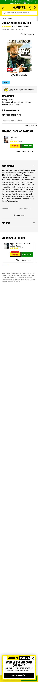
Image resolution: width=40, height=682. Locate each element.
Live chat (13, 3)
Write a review (23, 26)
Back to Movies (9, 18)
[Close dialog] (33, 658)
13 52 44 (25, 3)
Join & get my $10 (19, 675)
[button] (7, 7)
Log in (11, 90)
